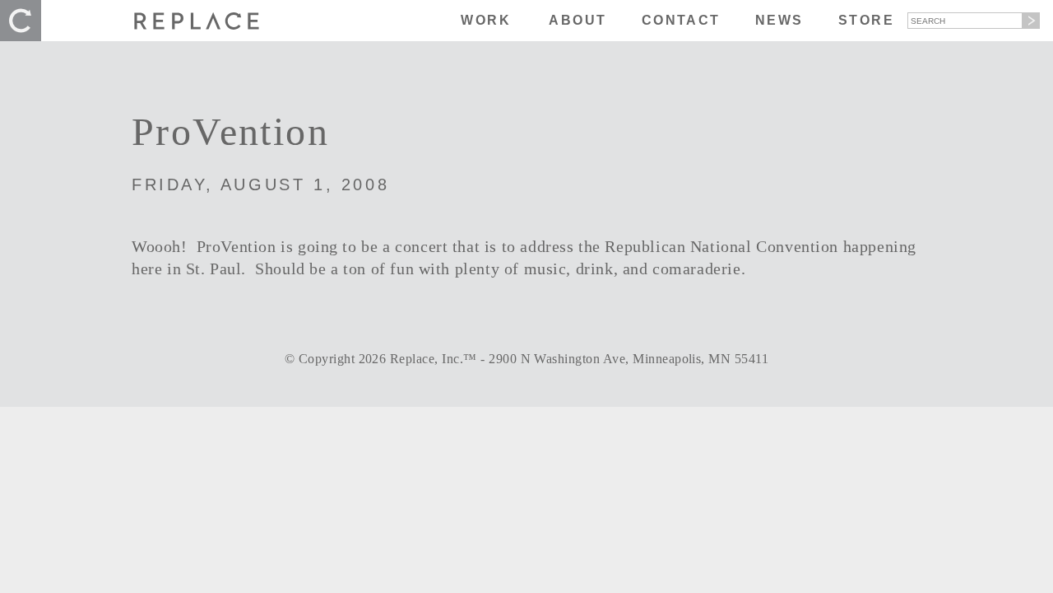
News (779, 20)
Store (866, 20)
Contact (681, 20)
